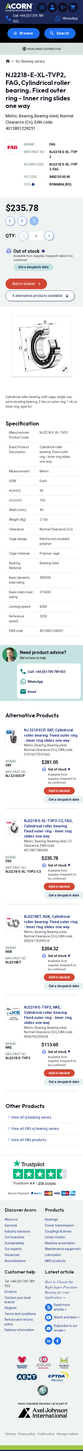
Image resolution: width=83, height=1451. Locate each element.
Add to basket (23, 284)
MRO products (55, 1261)
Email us (11, 1292)
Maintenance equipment (63, 1249)
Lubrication (53, 1255)
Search (62, 33)
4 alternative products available (37, 296)
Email (32, 692)
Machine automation (60, 1243)
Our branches (14, 1237)
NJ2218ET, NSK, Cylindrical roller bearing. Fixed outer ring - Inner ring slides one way (50, 921)
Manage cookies (67, 1434)
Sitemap (10, 1434)
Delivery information (19, 1330)
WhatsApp (70, 18)
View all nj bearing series (31, 1117)
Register (11, 1308)
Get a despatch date (33, 267)
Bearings (51, 1219)
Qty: (11, 235)
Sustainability (14, 1243)
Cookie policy (46, 1434)
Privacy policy (26, 1434)
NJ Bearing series (30, 61)
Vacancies (12, 1255)
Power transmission (59, 1225)
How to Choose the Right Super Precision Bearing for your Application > (61, 1289)
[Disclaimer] (33, 184)
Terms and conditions (20, 1314)
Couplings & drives (58, 1231)
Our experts (13, 1249)
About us (11, 1219)
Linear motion (55, 1237)
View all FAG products (28, 1140)
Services (11, 1225)
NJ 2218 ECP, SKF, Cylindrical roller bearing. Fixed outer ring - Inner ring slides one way (50, 735)
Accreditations (15, 1261)
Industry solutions (17, 1231)
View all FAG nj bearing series (35, 1128)
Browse (26, 33)
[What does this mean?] (43, 251)
